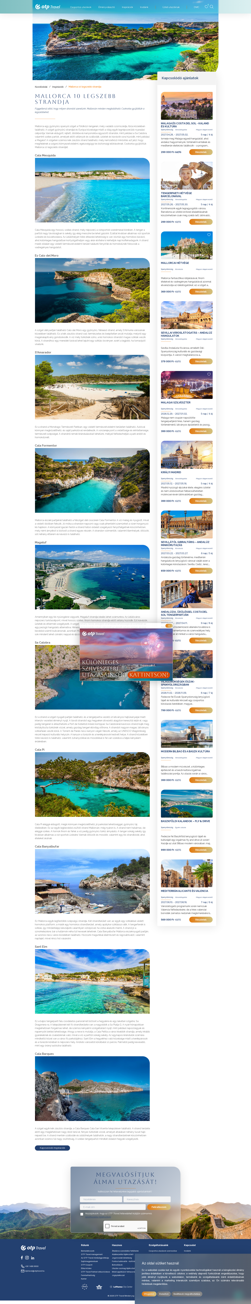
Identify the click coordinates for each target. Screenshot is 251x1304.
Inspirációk (58, 86)
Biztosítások (117, 1265)
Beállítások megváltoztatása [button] (187, 1294)
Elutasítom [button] (164, 1294)
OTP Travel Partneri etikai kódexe (95, 1272)
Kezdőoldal (41, 86)
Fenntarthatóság (88, 1275)
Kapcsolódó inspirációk (52, 1148)
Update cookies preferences (125, 1302)
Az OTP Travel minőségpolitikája (95, 1258)
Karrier (84, 1279)
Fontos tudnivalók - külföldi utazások (128, 1261)
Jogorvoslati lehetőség (122, 1258)
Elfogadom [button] (149, 1294)
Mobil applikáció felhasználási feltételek (129, 1272)
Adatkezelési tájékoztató (98, 1217)
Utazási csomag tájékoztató (124, 1268)
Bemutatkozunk (87, 1251)
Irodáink (187, 1251)
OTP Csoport (86, 1265)
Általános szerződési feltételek (125, 1251)
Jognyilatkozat (118, 1275)
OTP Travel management (92, 1254)
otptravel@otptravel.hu (34, 1271)
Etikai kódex (86, 1268)
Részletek (201, 152)
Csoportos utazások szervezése (163, 1251)
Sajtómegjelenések (89, 1261)
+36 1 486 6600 (31, 1266)
